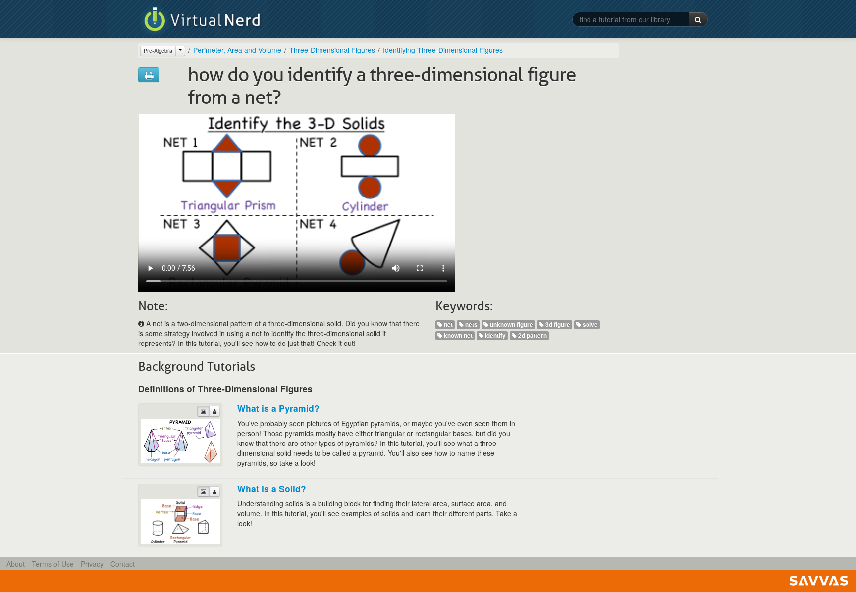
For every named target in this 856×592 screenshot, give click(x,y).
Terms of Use (53, 564)
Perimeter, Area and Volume (237, 50)
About (15, 564)
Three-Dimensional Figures (332, 50)
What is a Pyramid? (278, 408)
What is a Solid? (271, 488)
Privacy (92, 564)
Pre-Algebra (158, 50)
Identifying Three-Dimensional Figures (443, 50)
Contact (122, 564)
